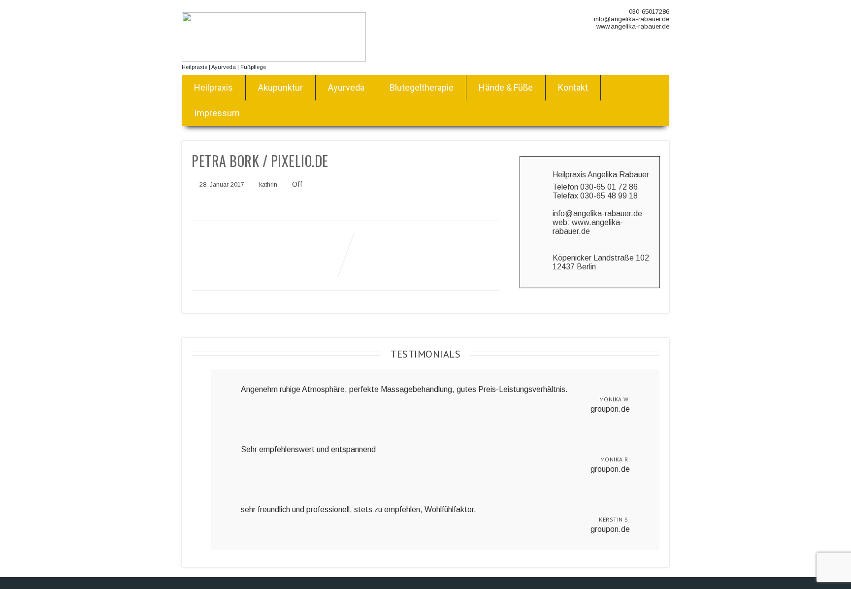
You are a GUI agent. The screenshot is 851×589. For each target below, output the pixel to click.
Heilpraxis (213, 87)
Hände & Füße (506, 87)
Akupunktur (280, 87)
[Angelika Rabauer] (274, 59)
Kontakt (573, 87)
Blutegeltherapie (422, 87)
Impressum (217, 113)
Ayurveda (346, 87)
